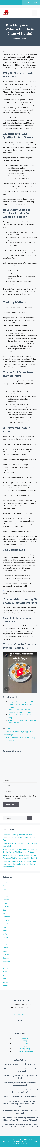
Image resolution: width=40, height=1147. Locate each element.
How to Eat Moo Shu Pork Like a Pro (20, 1064)
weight (5, 985)
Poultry (6, 944)
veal (4, 979)
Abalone (6, 882)
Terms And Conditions (25, 1051)
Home (25, 1046)
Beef (4, 889)
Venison (6, 982)
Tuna (5, 972)
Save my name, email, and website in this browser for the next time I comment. (20, 797)
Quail (5, 951)
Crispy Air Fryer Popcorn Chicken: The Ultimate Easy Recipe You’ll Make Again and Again (19, 837)
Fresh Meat (7, 920)
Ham (5, 927)
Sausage (6, 958)
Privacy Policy (25, 1049)
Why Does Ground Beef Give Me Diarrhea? (20, 1097)
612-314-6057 (20, 1014)
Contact (25, 1043)
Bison (5, 893)
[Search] (29, 818)
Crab (5, 903)
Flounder (6, 917)
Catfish (5, 896)
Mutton (5, 934)
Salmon (6, 954)
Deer (5, 910)
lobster (5, 930)
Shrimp (6, 965)
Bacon (5, 886)
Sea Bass (6, 961)
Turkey (5, 975)
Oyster (5, 937)
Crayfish (6, 906)
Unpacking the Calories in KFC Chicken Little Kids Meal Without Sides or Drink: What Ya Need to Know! (19, 864)
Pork (5, 941)
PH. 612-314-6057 (31, 3)
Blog (25, 1041)
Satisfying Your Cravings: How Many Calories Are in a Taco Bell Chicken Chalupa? (22, 704)
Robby (24, 39)
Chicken (8, 729)
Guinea (5, 924)
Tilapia (5, 968)
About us (25, 1038)
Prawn (5, 948)
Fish (4, 913)
